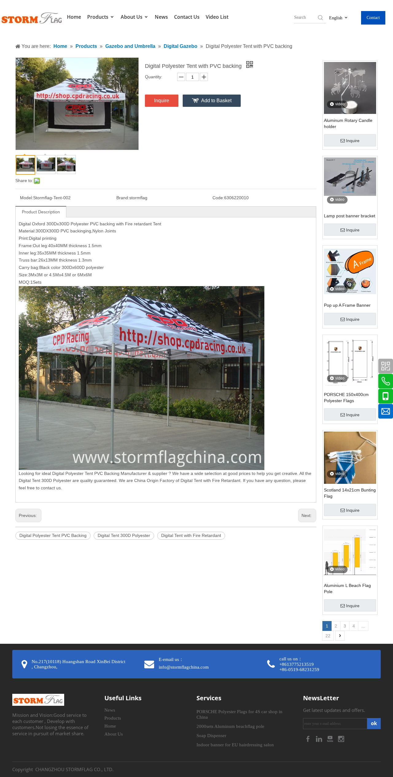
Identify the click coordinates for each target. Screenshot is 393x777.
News (161, 17)
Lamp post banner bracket (349, 215)
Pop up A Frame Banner (347, 305)
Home (74, 17)
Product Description (41, 211)
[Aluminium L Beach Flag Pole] (350, 550)
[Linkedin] (319, 738)
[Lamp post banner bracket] (350, 176)
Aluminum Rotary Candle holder (348, 123)
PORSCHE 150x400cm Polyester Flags (346, 397)
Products (98, 17)
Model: (26, 197)
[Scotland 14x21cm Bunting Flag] (350, 466)
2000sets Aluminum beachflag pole (230, 726)
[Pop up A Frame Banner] (350, 270)
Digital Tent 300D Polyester (124, 535)
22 (327, 635)
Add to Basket (216, 100)
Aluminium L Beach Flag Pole (347, 588)
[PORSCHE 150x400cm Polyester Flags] (350, 360)
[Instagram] (341, 738)
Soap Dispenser (211, 735)
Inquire (161, 100)
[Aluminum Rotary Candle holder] (350, 87)
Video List (217, 17)
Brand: (122, 197)
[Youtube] (330, 738)
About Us (132, 17)
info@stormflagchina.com (184, 667)
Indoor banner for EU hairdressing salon (235, 744)
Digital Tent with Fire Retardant (191, 535)
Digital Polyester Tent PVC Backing (53, 535)
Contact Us (187, 17)
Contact (373, 17)
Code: (218, 197)
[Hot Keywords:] (320, 17)
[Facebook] (308, 738)
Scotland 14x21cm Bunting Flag (350, 493)
